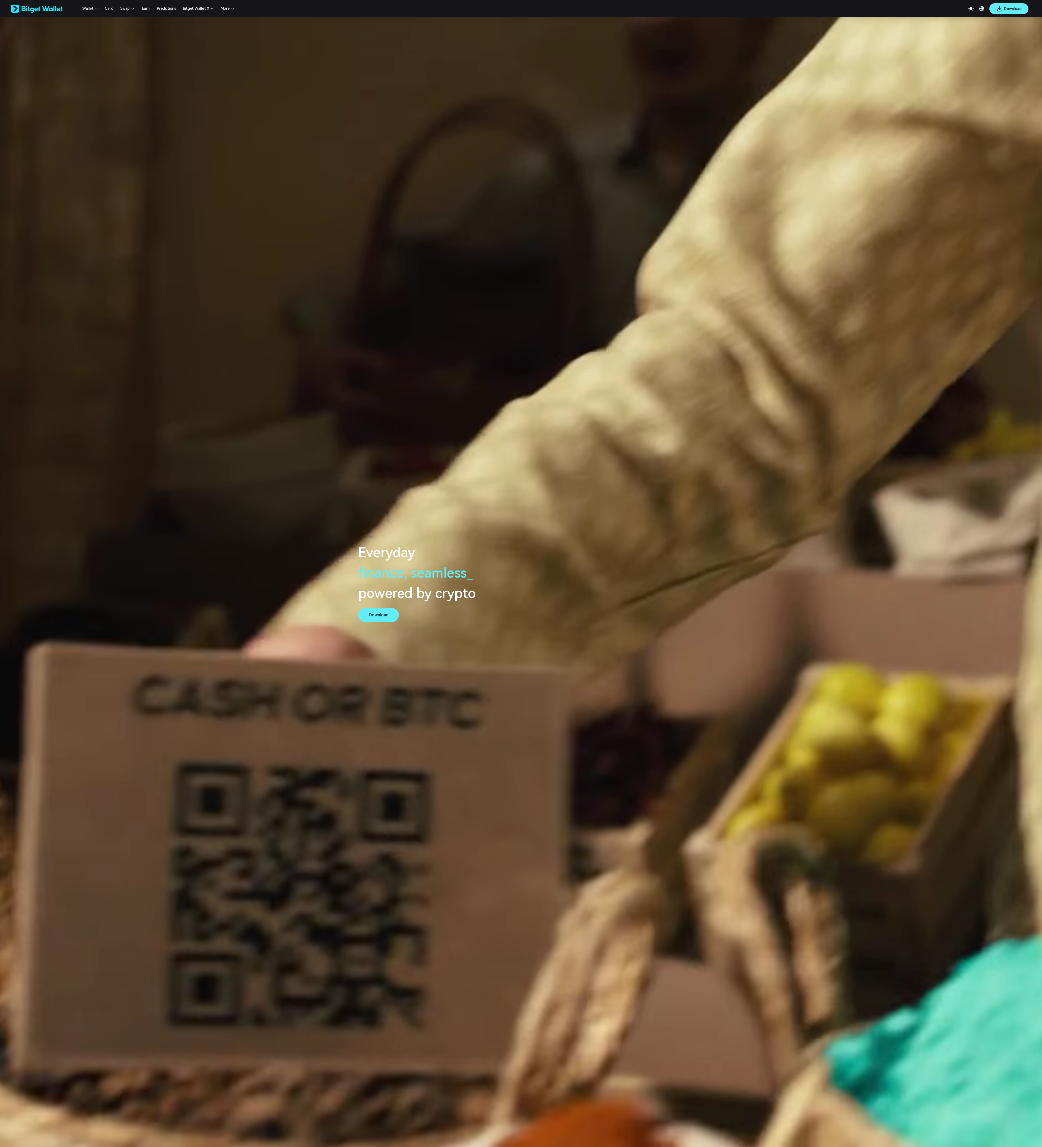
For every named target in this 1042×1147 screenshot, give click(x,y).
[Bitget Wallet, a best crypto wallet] (44, 9)
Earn (146, 8)
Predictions (166, 8)
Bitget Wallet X (196, 8)
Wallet (87, 8)
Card (109, 8)
